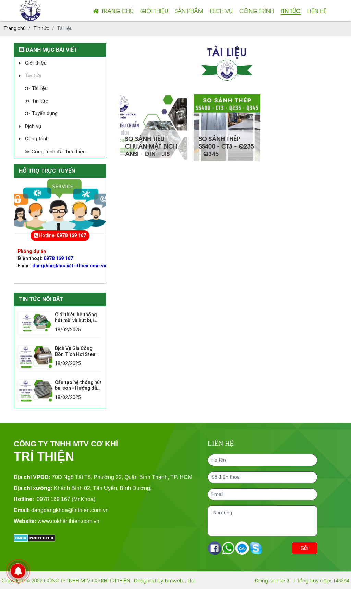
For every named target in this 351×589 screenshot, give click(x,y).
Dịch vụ (221, 10)
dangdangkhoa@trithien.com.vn (69, 265)
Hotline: (62, 235)
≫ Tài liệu (36, 88)
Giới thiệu (154, 10)
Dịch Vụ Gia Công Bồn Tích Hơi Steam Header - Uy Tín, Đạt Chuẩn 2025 (77, 356)
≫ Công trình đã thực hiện (55, 152)
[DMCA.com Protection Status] (34, 537)
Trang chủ (116, 10)
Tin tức (291, 10)
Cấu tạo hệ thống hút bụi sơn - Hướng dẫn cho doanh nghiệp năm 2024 (78, 390)
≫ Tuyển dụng (41, 113)
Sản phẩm (189, 10)
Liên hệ (317, 10)
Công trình (256, 10)
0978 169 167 (58, 258)
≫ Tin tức (36, 101)
